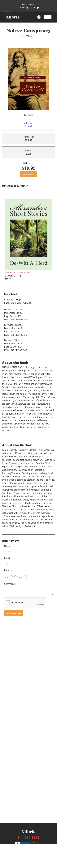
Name (7, 546)
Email (7, 558)
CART (33, 7)
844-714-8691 (28, 4)
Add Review (10, 540)
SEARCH (21, 7)
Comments (10, 583)
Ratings (8, 570)
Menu (47, 17)
